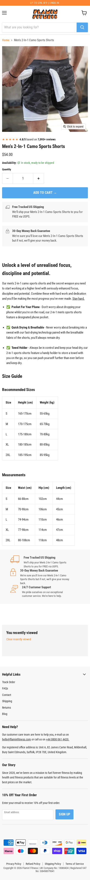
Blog (4, 714)
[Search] (82, 27)
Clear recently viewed (18, 639)
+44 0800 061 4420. (57, 739)
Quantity (6, 169)
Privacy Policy (13, 863)
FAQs (5, 688)
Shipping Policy (53, 863)
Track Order (8, 682)
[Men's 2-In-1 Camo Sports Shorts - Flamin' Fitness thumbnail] (9, 141)
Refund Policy (33, 863)
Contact (6, 695)
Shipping (7, 701)
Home (5, 40)
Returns (6, 707)
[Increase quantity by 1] (38, 178)
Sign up (64, 814)
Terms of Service (75, 863)
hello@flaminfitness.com (16, 739)
